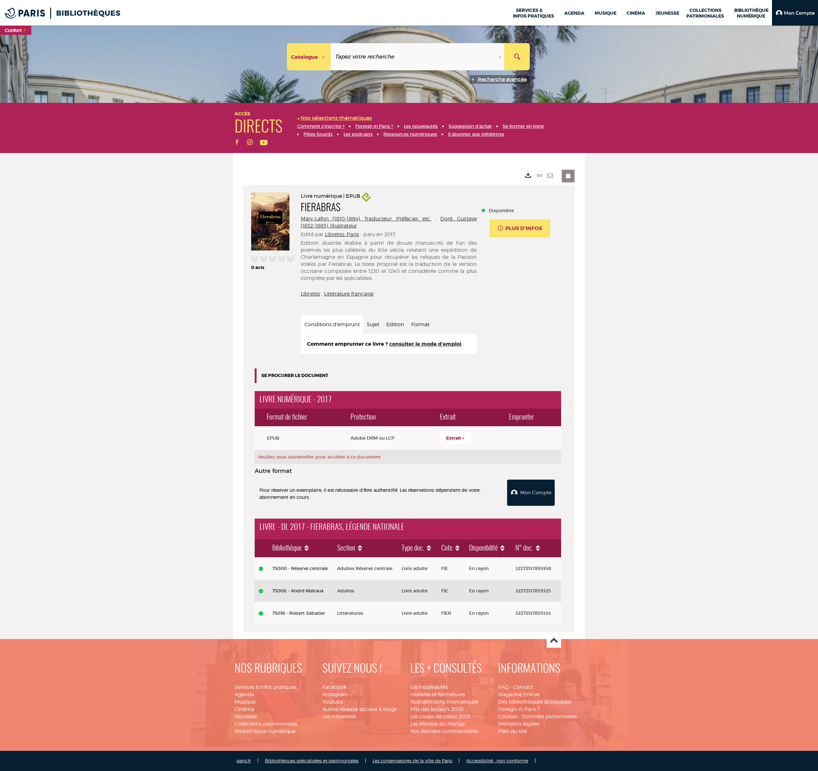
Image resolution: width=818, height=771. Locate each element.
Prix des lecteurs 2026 (437, 709)
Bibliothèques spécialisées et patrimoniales (312, 760)
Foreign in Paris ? (519, 709)
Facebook (334, 687)
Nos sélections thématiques (444, 702)
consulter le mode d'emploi (425, 344)
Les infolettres (339, 716)
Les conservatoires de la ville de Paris (412, 760)
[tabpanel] (388, 344)
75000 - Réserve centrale (300, 568)
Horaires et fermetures (437, 694)
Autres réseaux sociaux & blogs (359, 709)
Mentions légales (518, 724)
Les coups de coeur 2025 (440, 716)
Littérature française (349, 294)
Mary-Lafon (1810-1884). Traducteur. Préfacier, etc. (366, 219)
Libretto (310, 294)
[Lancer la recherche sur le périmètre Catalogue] (517, 56)
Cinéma (244, 709)
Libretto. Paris (342, 234)
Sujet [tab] (373, 324)
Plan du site (512, 731)
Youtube (332, 702)
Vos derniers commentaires (444, 731)
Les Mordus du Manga (437, 724)
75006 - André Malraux (298, 591)
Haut (554, 641)
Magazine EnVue (518, 694)
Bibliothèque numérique (265, 731)
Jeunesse (246, 716)
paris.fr (243, 760)
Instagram (335, 694)
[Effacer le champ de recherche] (501, 56)
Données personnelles (549, 716)
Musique (245, 702)
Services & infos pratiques (266, 687)
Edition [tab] (395, 324)
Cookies (507, 716)
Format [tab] (420, 324)
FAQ (503, 687)
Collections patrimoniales (266, 724)
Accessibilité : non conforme (497, 760)
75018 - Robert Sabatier (298, 613)
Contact (523, 687)
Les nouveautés (429, 687)
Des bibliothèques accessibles (534, 702)
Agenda (244, 694)
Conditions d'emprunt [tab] (332, 324)
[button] (795, 13)
